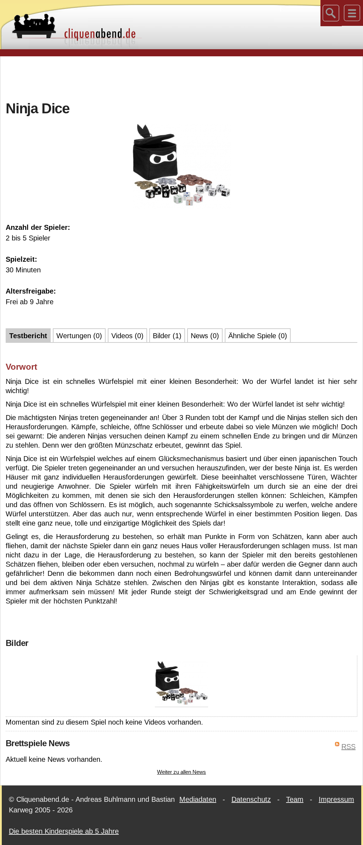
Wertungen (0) (79, 336)
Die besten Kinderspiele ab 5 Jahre (64, 831)
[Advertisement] (181, 77)
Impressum (336, 799)
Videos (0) (127, 336)
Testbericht (28, 336)
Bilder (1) (167, 336)
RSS (348, 746)
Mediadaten (197, 799)
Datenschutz (251, 799)
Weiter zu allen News (181, 772)
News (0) (205, 336)
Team (294, 799)
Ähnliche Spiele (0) (257, 336)
